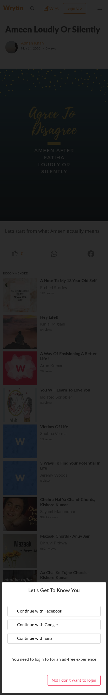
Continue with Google (37, 625)
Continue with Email (36, 638)
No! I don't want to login (74, 680)
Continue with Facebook (39, 611)
